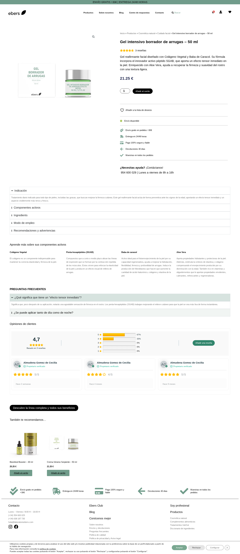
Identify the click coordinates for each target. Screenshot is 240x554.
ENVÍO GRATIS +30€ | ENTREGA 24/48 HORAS (120, 2)
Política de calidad (97, 535)
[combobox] (187, 12)
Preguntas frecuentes (99, 531)
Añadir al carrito (143, 91)
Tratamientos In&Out (179, 525)
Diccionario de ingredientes (182, 528)
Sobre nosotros (106, 13)
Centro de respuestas (139, 13)
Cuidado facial (163, 33)
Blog (121, 13)
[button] (93, 36)
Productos (88, 13)
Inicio (122, 33)
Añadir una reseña (203, 343)
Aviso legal (116, 538)
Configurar (214, 547)
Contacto (159, 13)
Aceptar (179, 547)
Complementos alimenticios (182, 521)
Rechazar (196, 547)
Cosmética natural (146, 33)
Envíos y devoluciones (99, 528)
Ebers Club (96, 505)
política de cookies (48, 549)
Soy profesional (179, 505)
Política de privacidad (99, 538)
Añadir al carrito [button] (21, 473)
